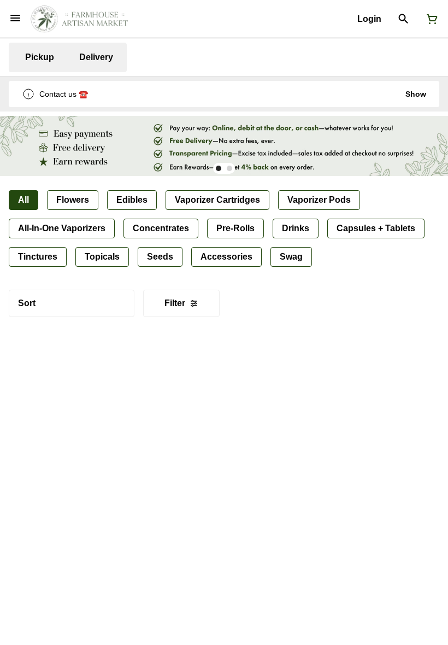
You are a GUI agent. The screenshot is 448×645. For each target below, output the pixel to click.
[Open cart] (430, 19)
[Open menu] (15, 18)
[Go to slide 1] (218, 168)
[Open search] (403, 19)
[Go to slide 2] (229, 168)
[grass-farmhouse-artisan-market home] (79, 19)
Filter (174, 303)
